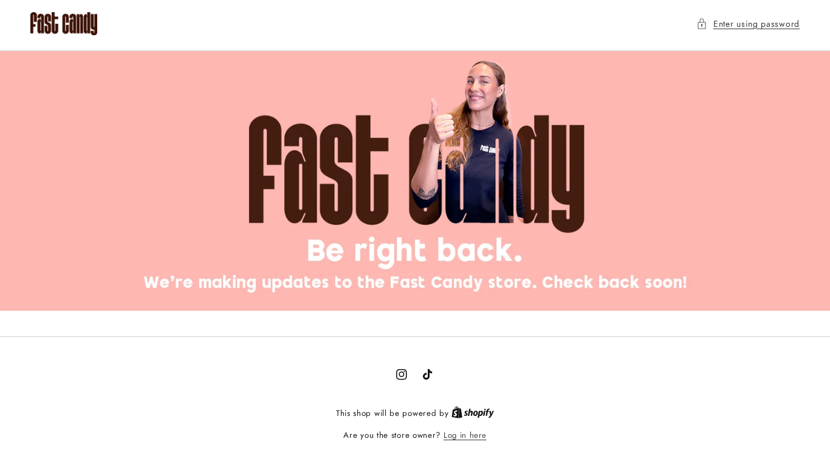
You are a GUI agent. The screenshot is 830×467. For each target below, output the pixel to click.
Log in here (465, 435)
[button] (748, 24)
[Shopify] (472, 413)
